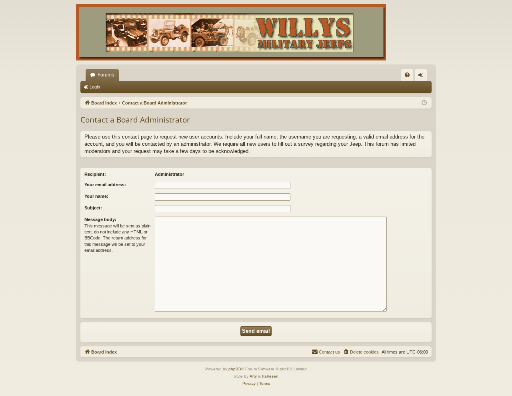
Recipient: (95, 174)
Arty (253, 376)
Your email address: (105, 184)
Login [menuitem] (422, 76)
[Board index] (231, 32)
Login (95, 86)
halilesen (270, 376)
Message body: (100, 219)
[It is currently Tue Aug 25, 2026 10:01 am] (424, 103)
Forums (106, 75)
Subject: (93, 207)
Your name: (96, 196)
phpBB (234, 369)
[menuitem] (407, 75)
